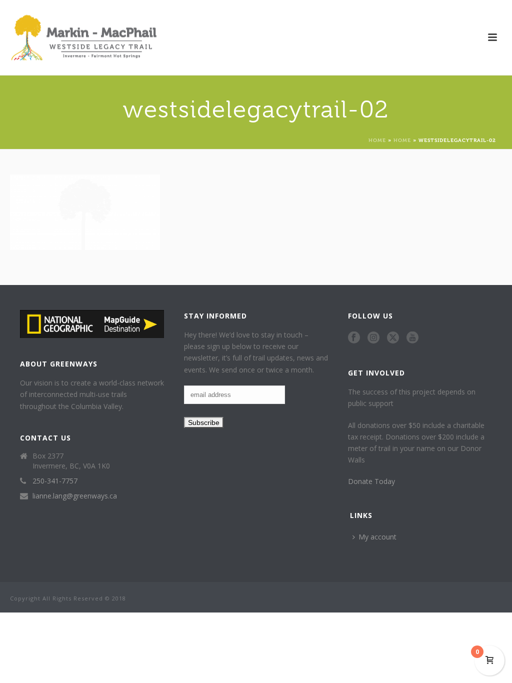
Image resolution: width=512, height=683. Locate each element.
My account (377, 537)
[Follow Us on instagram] (374, 338)
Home (377, 139)
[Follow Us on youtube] (412, 338)
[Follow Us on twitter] (393, 338)
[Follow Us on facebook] (354, 338)
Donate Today (371, 481)
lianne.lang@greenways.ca (74, 496)
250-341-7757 (55, 481)
